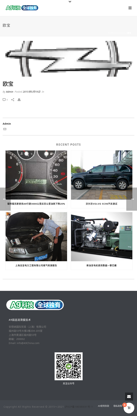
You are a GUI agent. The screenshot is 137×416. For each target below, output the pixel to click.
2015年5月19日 (31, 91)
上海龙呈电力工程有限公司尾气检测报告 (36, 265)
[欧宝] (68, 59)
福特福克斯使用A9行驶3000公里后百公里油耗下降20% (36, 203)
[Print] (21, 99)
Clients (120, 33)
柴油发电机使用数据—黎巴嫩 (102, 265)
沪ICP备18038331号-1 (79, 406)
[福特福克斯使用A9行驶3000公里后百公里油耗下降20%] (36, 175)
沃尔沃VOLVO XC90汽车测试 (101, 203)
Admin (9, 91)
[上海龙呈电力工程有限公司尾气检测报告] (36, 236)
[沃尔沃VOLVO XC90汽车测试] (102, 175)
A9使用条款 (103, 406)
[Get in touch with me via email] (4, 129)
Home (111, 33)
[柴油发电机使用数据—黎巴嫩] (102, 236)
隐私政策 (117, 406)
